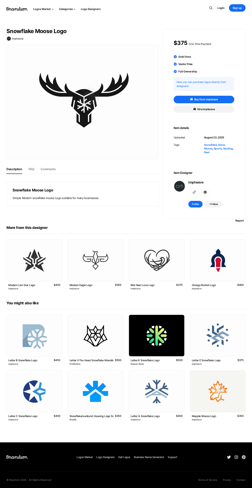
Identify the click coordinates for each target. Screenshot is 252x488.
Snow (221, 144)
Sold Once (184, 56)
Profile (195, 204)
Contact (241, 479)
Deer (207, 152)
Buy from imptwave (206, 99)
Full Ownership (187, 71)
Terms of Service (207, 479)
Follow (214, 204)
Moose (208, 148)
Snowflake (210, 144)
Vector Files (185, 64)
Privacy (227, 479)
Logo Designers (91, 9)
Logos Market (42, 9)
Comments (48, 169)
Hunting (228, 148)
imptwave (17, 38)
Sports (218, 148)
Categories (66, 9)
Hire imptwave (206, 109)
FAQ (31, 169)
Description (14, 169)
